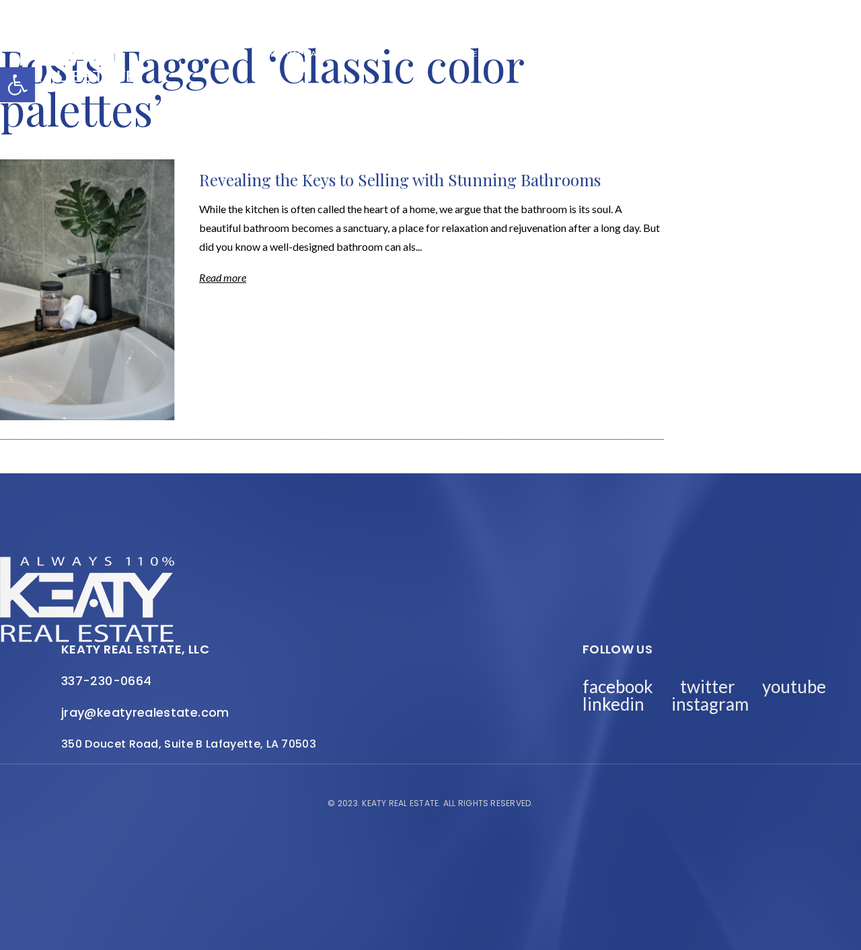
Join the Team (700, 54)
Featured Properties (450, 54)
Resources (625, 54)
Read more (222, 277)
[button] (17, 84)
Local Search (551, 54)
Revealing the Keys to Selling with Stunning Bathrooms (400, 179)
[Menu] (831, 54)
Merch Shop (175, 54)
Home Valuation (297, 54)
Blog (230, 54)
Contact (770, 54)
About (368, 54)
